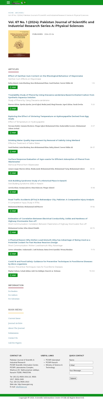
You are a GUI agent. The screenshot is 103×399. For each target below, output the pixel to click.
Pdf (14, 87)
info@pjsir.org (21, 387)
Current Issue (14, 318)
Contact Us (13, 338)
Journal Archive (15, 323)
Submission (13, 333)
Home (11, 13)
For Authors (12, 295)
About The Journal (16, 328)
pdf (14, 109)
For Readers (12, 291)
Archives (19, 13)
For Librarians (13, 299)
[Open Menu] (8, 2)
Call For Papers (14, 343)
